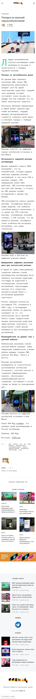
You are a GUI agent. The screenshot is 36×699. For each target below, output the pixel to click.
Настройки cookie (8, 696)
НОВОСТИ (4, 503)
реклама (25, 447)
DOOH (10, 444)
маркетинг (11, 445)
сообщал (20, 423)
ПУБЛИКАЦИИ (5, 13)
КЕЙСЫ (21, 506)
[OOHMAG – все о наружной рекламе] (18, 3)
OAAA (21, 444)
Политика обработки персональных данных (18, 687)
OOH (25, 444)
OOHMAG (10, 24)
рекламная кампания (14, 448)
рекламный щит (25, 448)
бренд (29, 444)
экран (20, 449)
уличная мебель (13, 449)
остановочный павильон (15, 447)
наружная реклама (20, 445)
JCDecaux (16, 438)
